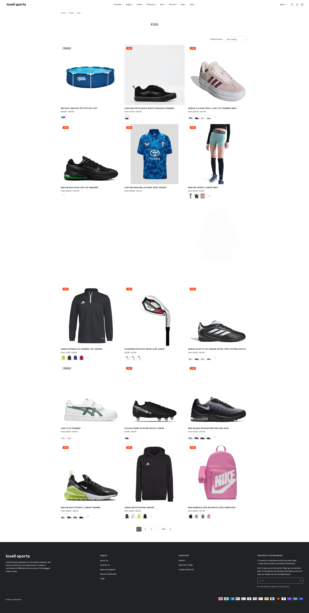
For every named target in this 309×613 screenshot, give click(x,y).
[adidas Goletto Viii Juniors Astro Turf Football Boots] (218, 316)
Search (182, 560)
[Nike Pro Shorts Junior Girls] (218, 154)
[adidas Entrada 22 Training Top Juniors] (91, 316)
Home (63, 13)
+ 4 (63, 194)
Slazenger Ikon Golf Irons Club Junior (144, 349)
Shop (71, 13)
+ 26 (152, 277)
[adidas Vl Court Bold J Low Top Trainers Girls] (218, 75)
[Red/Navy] (133, 277)
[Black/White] (190, 117)
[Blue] (63, 117)
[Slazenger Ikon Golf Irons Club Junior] (154, 316)
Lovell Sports (16, 600)
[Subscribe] (300, 580)
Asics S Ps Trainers (71, 428)
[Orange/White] (75, 280)
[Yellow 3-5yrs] (133, 357)
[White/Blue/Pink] (202, 357)
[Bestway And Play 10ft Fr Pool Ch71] (91, 75)
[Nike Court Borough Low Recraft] (154, 236)
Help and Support (108, 569)
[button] (302, 4)
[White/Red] (69, 437)
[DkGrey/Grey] (190, 437)
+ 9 (215, 357)
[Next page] (170, 529)
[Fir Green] (196, 196)
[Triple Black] (81, 516)
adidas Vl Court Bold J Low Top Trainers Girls (212, 108)
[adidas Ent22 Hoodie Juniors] (154, 474)
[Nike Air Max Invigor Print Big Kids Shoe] (218, 395)
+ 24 (209, 196)
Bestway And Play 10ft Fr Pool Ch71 (79, 108)
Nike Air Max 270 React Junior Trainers (81, 507)
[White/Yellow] (63, 280)
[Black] (69, 357)
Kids (79, 13)
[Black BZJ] (127, 117)
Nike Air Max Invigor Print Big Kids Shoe (208, 428)
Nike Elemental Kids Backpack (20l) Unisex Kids (212, 507)
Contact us (105, 565)
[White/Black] (190, 357)
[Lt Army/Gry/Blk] (202, 516)
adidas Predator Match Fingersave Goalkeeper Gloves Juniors (89, 270)
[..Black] (69, 280)
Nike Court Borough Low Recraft (142, 269)
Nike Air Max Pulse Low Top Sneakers (79, 187)
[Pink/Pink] (208, 516)
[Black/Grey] (208, 437)
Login (102, 578)
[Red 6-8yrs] (127, 357)
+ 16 (88, 516)
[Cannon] (190, 196)
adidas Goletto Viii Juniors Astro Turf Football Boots (217, 349)
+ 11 (215, 437)
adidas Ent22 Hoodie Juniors (139, 507)
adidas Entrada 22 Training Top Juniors (81, 349)
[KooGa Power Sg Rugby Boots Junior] (154, 395)
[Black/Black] (196, 117)
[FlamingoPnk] (202, 196)
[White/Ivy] (63, 437)
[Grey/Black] (202, 437)
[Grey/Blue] (63, 516)
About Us (104, 560)
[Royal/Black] (127, 277)
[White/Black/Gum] (208, 117)
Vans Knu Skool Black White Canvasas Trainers (149, 108)
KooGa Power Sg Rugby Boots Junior (144, 428)
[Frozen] (196, 277)
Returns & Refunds (108, 574)
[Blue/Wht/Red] (208, 357)
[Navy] (127, 516)
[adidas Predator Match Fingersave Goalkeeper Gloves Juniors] (91, 236)
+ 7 (215, 117)
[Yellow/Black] (63, 357)
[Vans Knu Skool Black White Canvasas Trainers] (154, 75)
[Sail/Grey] (139, 277)
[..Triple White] (145, 277)
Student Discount (186, 569)
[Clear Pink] (202, 117)
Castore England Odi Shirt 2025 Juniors (145, 187)
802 (163, 529)
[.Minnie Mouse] (202, 277)
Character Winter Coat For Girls (205, 269)
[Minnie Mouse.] (190, 277)
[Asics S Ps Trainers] (91, 395)
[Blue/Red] (81, 280)
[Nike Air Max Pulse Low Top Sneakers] (91, 154)
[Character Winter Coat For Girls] (218, 236)
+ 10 (88, 281)
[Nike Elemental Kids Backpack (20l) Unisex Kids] (218, 474)
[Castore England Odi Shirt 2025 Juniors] (154, 154)
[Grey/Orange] (75, 516)
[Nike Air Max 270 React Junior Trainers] (91, 474)
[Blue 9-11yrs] (139, 357)
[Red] (81, 357)
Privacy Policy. (285, 587)
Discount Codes (186, 565)
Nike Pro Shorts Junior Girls (203, 187)
